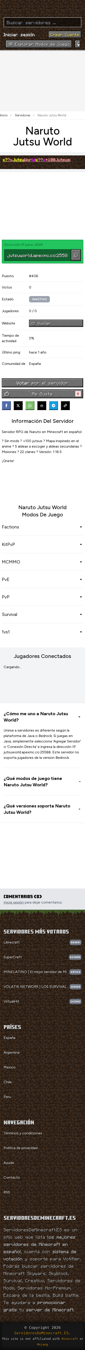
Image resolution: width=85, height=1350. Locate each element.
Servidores (22, 115)
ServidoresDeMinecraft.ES (41, 1333)
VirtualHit (11, 1001)
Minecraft (70, 1338)
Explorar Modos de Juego (42, 44)
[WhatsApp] (29, 405)
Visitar (44, 323)
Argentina (11, 1052)
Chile (8, 1082)
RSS (7, 1192)
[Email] (41, 405)
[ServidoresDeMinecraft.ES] (42, 7)
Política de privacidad (21, 1148)
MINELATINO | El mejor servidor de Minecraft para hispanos (36, 972)
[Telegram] (53, 405)
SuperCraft (13, 957)
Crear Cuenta (65, 34)
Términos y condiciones (23, 1133)
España (9, 1038)
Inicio (4, 115)
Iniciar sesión (19, 34)
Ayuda (9, 1163)
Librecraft (12, 942)
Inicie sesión (14, 902)
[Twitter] (18, 405)
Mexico (10, 1067)
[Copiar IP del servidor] (76, 255)
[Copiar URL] (65, 405)
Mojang (42, 1344)
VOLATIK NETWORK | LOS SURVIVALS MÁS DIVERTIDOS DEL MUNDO (37, 986)
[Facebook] (6, 405)
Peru (7, 1097)
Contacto (12, 1177)
